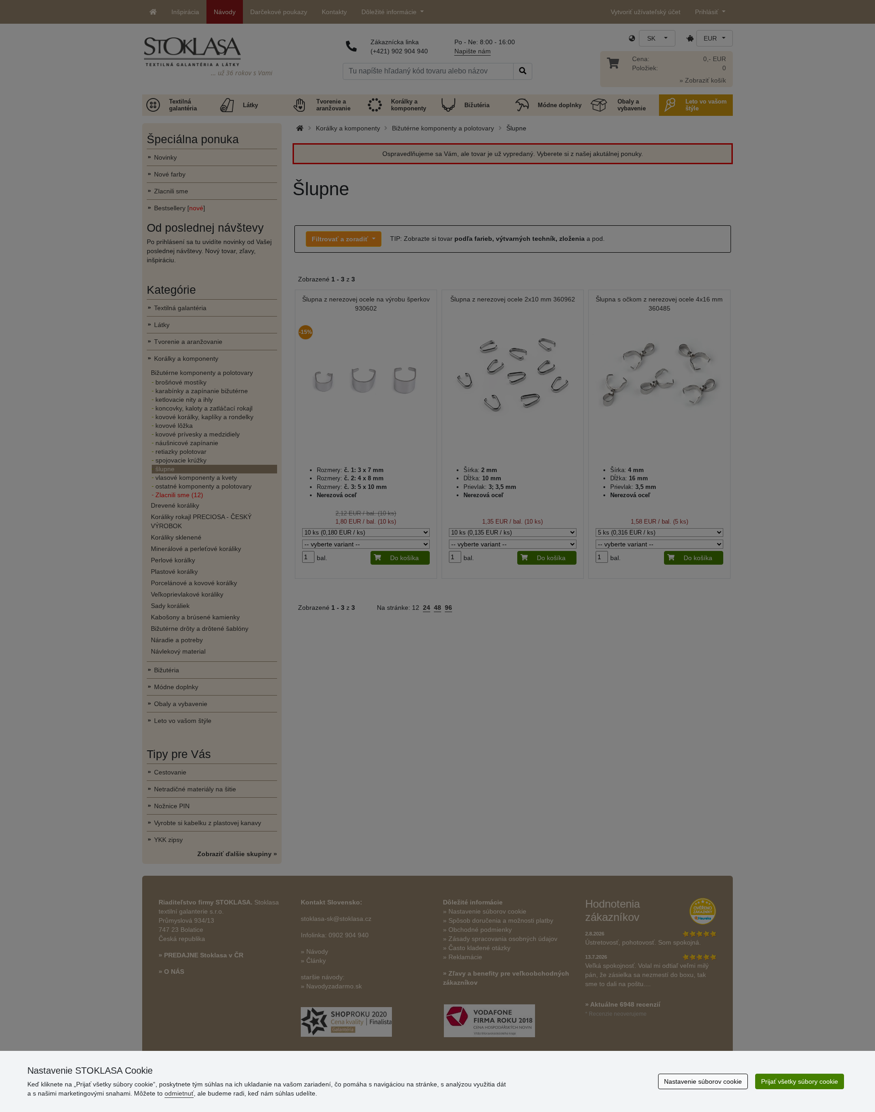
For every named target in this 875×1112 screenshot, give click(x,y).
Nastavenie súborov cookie (703, 1081)
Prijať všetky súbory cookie (799, 1081)
